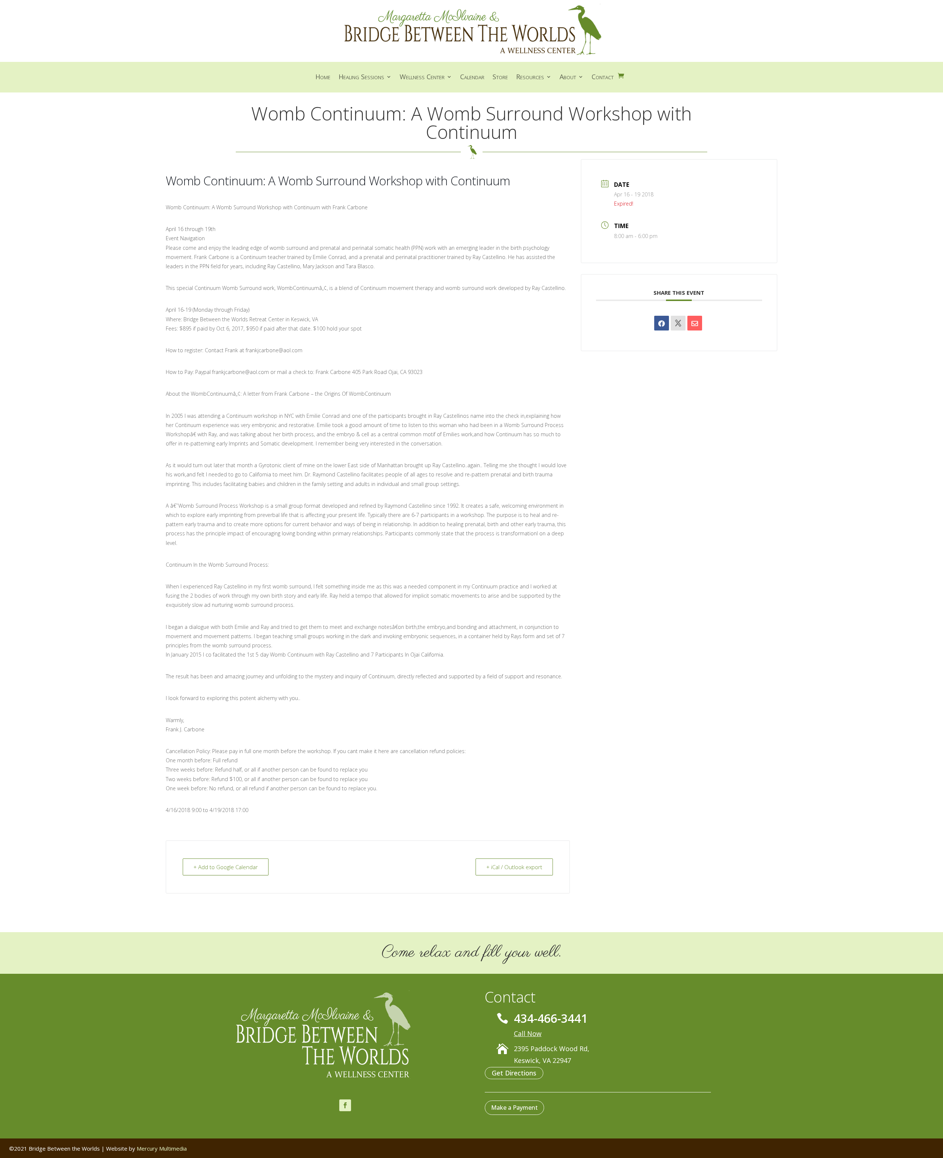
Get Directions (514, 1072)
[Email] (694, 323)
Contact (603, 77)
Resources (530, 77)
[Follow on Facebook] (345, 1105)
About (568, 77)
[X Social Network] (678, 323)
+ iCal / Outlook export (514, 867)
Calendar (472, 77)
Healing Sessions (361, 77)
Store (500, 77)
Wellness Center (422, 77)
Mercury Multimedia (162, 1148)
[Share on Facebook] (661, 323)
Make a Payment (514, 1107)
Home (322, 77)
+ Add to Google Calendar (225, 867)
